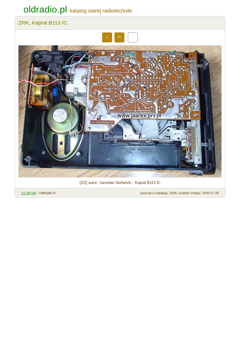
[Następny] (133, 37)
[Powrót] (119, 37)
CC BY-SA (28, 193)
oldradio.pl (45, 9)
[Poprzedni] (107, 37)
